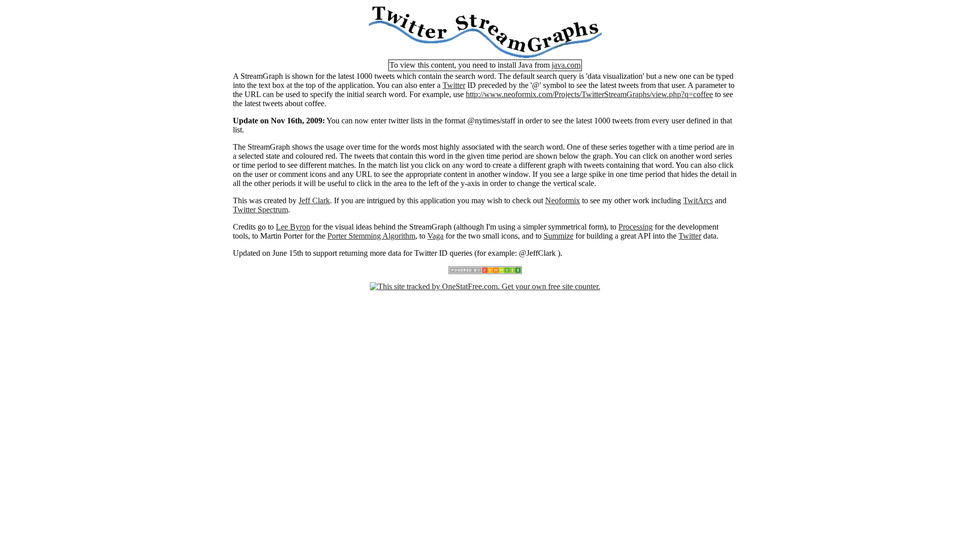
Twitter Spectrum (260, 209)
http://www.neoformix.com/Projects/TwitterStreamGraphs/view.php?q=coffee (589, 94)
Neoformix (562, 200)
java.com (566, 65)
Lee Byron (293, 226)
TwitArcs (698, 200)
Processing (635, 226)
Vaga (435, 236)
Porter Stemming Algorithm (371, 236)
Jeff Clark (314, 200)
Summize (558, 236)
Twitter (454, 85)
